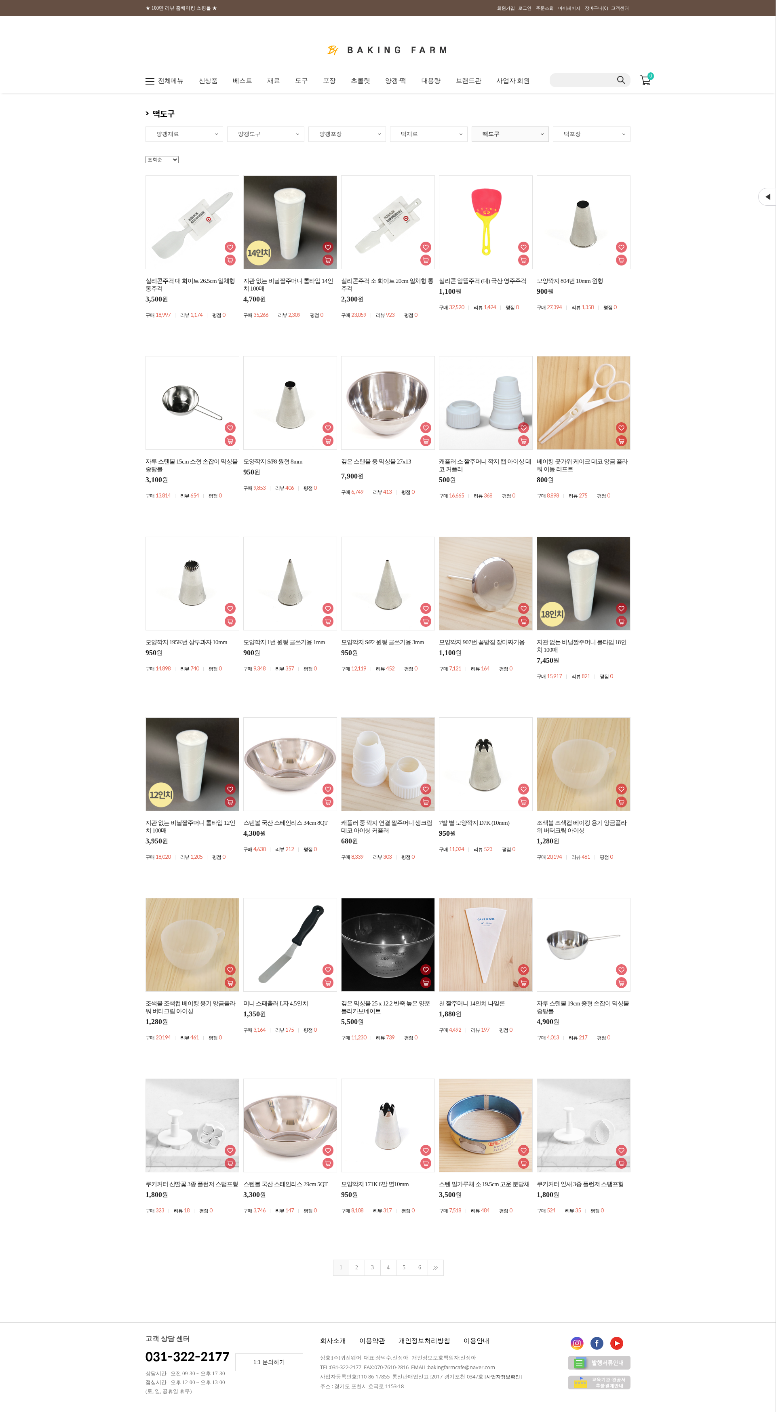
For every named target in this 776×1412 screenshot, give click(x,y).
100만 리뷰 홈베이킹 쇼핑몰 (181, 8)
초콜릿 (360, 80)
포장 (329, 80)
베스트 (242, 80)
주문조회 (545, 8)
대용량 (431, 80)
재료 (273, 80)
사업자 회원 (512, 80)
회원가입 (506, 8)
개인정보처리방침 (424, 1340)
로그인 (524, 8)
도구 (301, 80)
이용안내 (476, 1340)
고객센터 (620, 8)
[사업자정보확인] (503, 1377)
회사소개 (333, 1340)
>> (436, 1268)
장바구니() (596, 8)
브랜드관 (468, 80)
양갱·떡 (395, 80)
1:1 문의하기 (269, 1362)
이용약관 (372, 1340)
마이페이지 (569, 8)
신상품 (208, 80)
